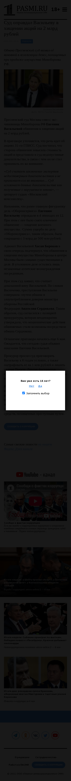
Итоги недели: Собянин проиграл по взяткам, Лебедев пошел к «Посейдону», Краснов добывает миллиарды (35, 640)
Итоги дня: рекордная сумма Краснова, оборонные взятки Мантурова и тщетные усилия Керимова (35, 694)
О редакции (22, 757)
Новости (26, 41)
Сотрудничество (45, 757)
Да (40, 386)
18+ (55, 9)
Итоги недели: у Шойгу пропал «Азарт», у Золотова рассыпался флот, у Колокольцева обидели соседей (35, 582)
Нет (31, 386)
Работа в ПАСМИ (19, 764)
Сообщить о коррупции (21, 426)
